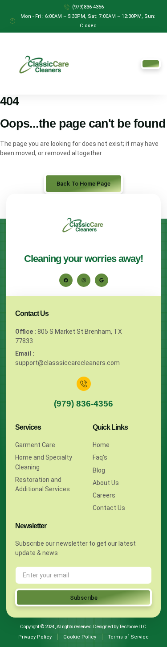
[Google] (101, 280)
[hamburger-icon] (151, 63)
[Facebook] (66, 280)
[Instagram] (83, 280)
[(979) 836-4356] (84, 384)
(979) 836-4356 (83, 403)
